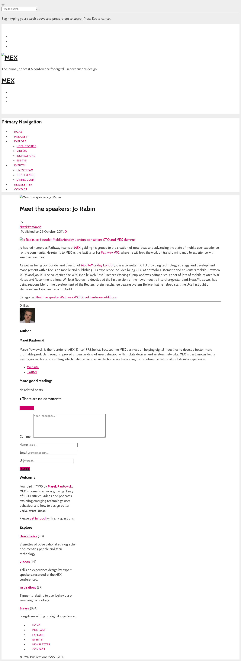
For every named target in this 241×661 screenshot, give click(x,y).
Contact (20, 189)
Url (22, 460)
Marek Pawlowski (30, 227)
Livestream (25, 170)
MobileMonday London (97, 265)
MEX (8, 80)
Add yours (27, 408)
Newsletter (23, 184)
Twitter (32, 372)
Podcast (21, 136)
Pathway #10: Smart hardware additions (89, 297)
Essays (22, 160)
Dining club (25, 179)
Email (23, 452)
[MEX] (10, 58)
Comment (27, 436)
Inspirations (26, 155)
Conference (25, 175)
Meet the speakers (48, 297)
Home (18, 131)
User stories (26, 146)
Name (24, 444)
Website (33, 367)
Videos (22, 151)
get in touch (38, 518)
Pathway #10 (110, 252)
